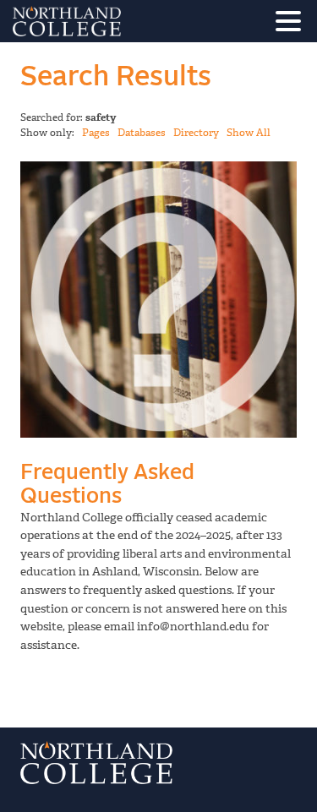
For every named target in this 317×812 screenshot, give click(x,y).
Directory (196, 132)
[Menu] (292, 24)
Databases (142, 132)
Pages (96, 132)
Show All (249, 132)
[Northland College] (114, 21)
